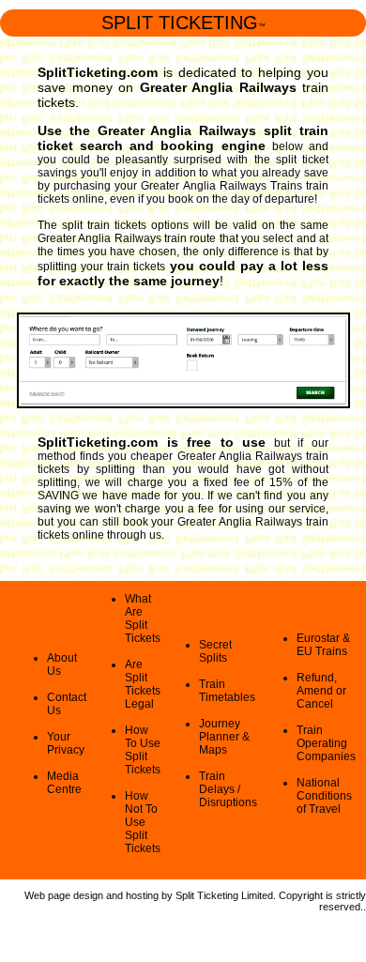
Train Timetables (227, 691)
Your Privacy (65, 743)
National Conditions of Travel (324, 796)
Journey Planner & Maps (224, 736)
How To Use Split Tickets (142, 750)
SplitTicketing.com (98, 72)
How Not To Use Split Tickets (142, 822)
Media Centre (64, 783)
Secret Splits (215, 651)
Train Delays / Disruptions (228, 789)
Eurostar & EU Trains (323, 645)
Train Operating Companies (326, 743)
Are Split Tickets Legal (142, 684)
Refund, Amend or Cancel (321, 690)
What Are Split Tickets (142, 618)
